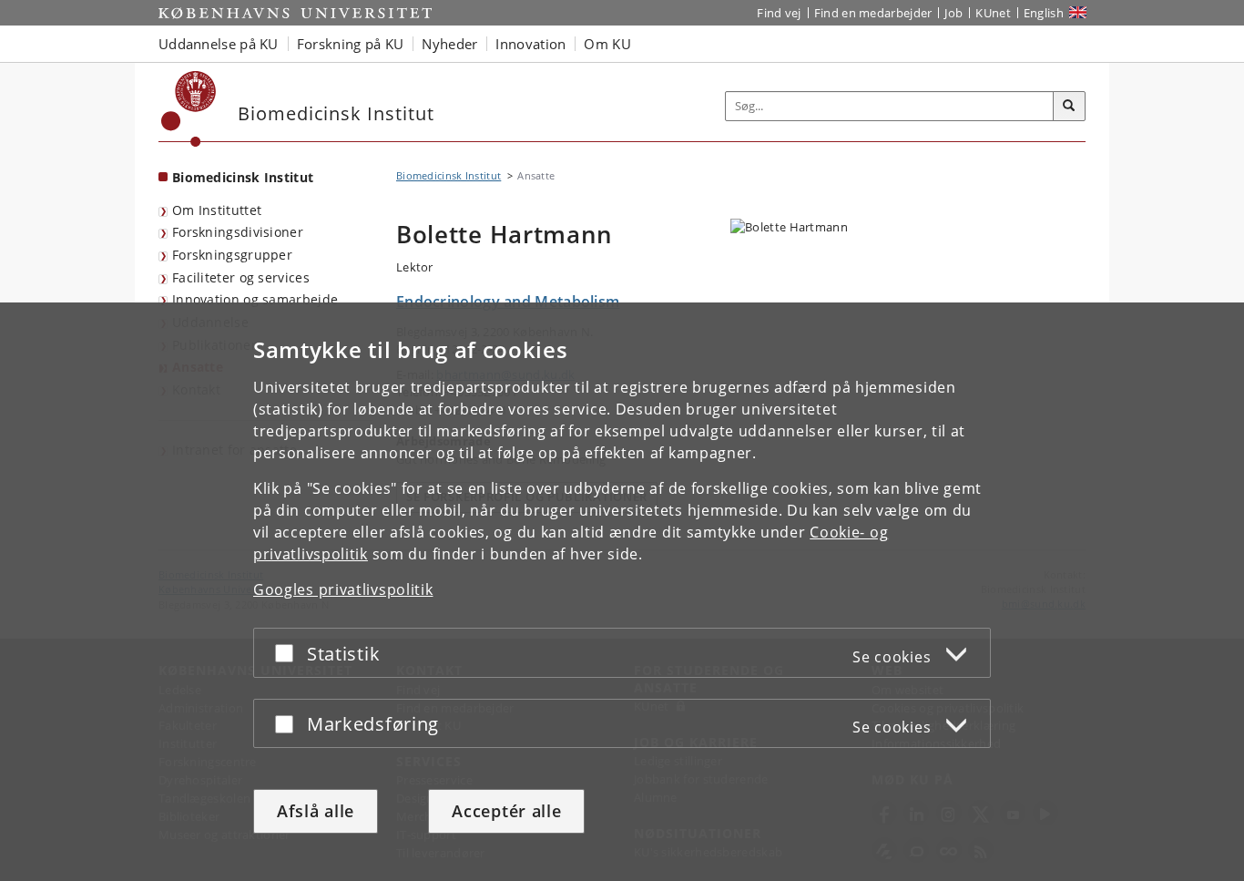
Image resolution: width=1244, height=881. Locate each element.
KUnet (993, 13)
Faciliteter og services (241, 277)
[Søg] (1069, 106)
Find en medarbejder (873, 13)
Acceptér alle (506, 811)
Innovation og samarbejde (255, 299)
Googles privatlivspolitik (343, 589)
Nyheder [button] (449, 44)
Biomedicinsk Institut (242, 177)
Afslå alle (315, 811)
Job (953, 13)
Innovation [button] (530, 44)
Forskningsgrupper (232, 254)
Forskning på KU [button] (350, 44)
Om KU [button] (607, 44)
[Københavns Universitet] (189, 109)
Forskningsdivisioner (237, 232)
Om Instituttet (216, 210)
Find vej (778, 13)
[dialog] (622, 591)
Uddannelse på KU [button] (218, 44)
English (1044, 13)
